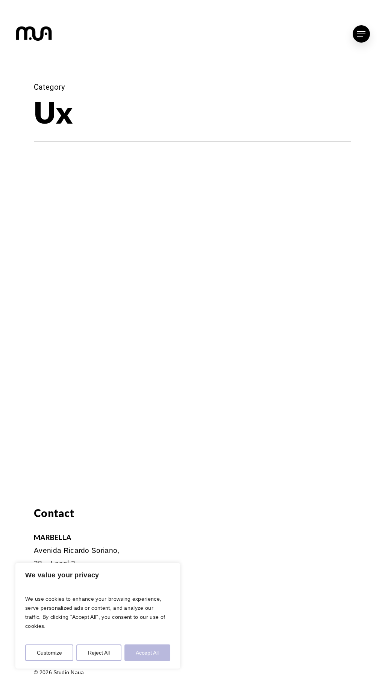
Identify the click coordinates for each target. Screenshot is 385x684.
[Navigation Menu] (361, 34)
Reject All (99, 653)
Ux (16, 168)
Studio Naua (29, 434)
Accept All (147, 653)
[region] (97, 616)
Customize (49, 653)
